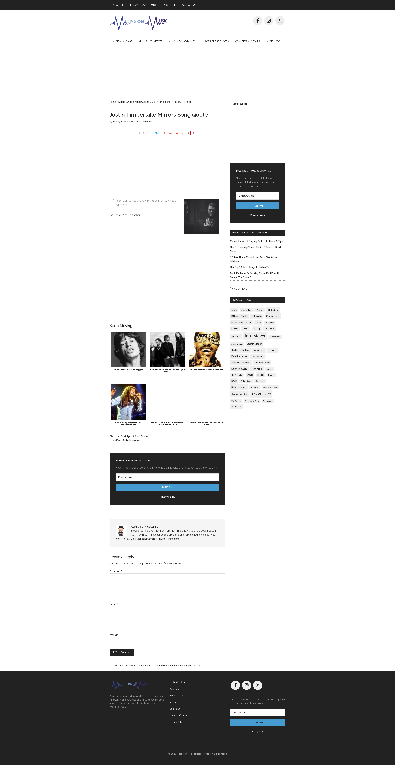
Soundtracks (239, 394)
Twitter (162, 538)
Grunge (246, 329)
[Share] (176, 133)
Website (114, 635)
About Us (174, 689)
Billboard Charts (239, 316)
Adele (234, 310)
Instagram (173, 538)
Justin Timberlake (131, 440)
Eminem (235, 328)
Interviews (255, 335)
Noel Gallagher (237, 375)
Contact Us (175, 709)
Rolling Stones (246, 381)
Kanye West (259, 350)
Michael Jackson (240, 362)
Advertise (174, 702)
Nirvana (269, 369)
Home (113, 101)
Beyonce (260, 310)
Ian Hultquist (269, 329)
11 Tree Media (220, 754)
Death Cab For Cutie (241, 322)
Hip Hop (256, 328)
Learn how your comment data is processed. (176, 665)
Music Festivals (239, 368)
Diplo (258, 322)
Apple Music (246, 310)
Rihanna (271, 375)
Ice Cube (235, 336)
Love (188, 133)
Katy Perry (272, 350)
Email (113, 619)
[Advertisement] (197, 72)
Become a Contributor (180, 695)
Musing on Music (139, 23)
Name (114, 604)
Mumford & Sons (262, 362)
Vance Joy (267, 401)
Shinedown (255, 387)
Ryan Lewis (260, 381)
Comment (116, 571)
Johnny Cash (237, 344)
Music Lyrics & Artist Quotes (133, 101)
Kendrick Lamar (239, 356)
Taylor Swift (261, 394)
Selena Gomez (238, 387)
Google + (152, 538)
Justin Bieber (254, 343)
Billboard (273, 309)
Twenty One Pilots (252, 401)
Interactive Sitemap (179, 715)
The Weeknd (236, 401)
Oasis (250, 374)
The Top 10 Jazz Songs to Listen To (249, 267)
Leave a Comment (143, 121)
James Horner (275, 337)
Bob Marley (257, 316)
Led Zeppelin (257, 356)
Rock (234, 381)
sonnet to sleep (270, 387)
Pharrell (260, 375)
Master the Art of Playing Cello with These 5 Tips (256, 241)
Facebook (140, 538)
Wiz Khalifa (236, 406)
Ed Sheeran (269, 323)
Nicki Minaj (257, 368)
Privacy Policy (176, 722)
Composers (272, 316)
